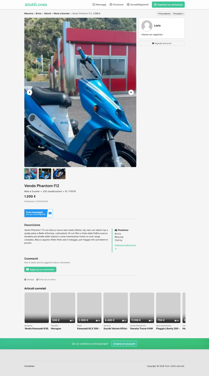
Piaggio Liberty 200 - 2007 (168, 328)
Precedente (164, 13)
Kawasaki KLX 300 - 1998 (88, 328)
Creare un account (124, 343)
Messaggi (100, 4)
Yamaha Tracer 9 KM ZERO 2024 (141, 328)
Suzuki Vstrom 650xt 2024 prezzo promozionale (115, 328)
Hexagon (56, 328)
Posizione (118, 4)
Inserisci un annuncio (170, 4)
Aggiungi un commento (42, 269)
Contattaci (29, 366)
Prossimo (178, 13)
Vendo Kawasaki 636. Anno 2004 (37, 328)
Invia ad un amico (47, 279)
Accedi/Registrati (139, 4)
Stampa (30, 279)
